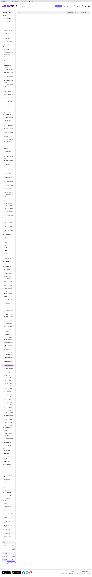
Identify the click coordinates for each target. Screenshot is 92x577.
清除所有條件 (11, 562)
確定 (13, 549)
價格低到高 (77, 12)
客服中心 (62, 573)
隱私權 (83, 573)
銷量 (88, 12)
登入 (68, 6)
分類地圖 (88, 573)
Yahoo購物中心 (9, 6)
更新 (89, 571)
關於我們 (68, 573)
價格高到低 (83, 12)
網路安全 (78, 573)
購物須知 (73, 573)
